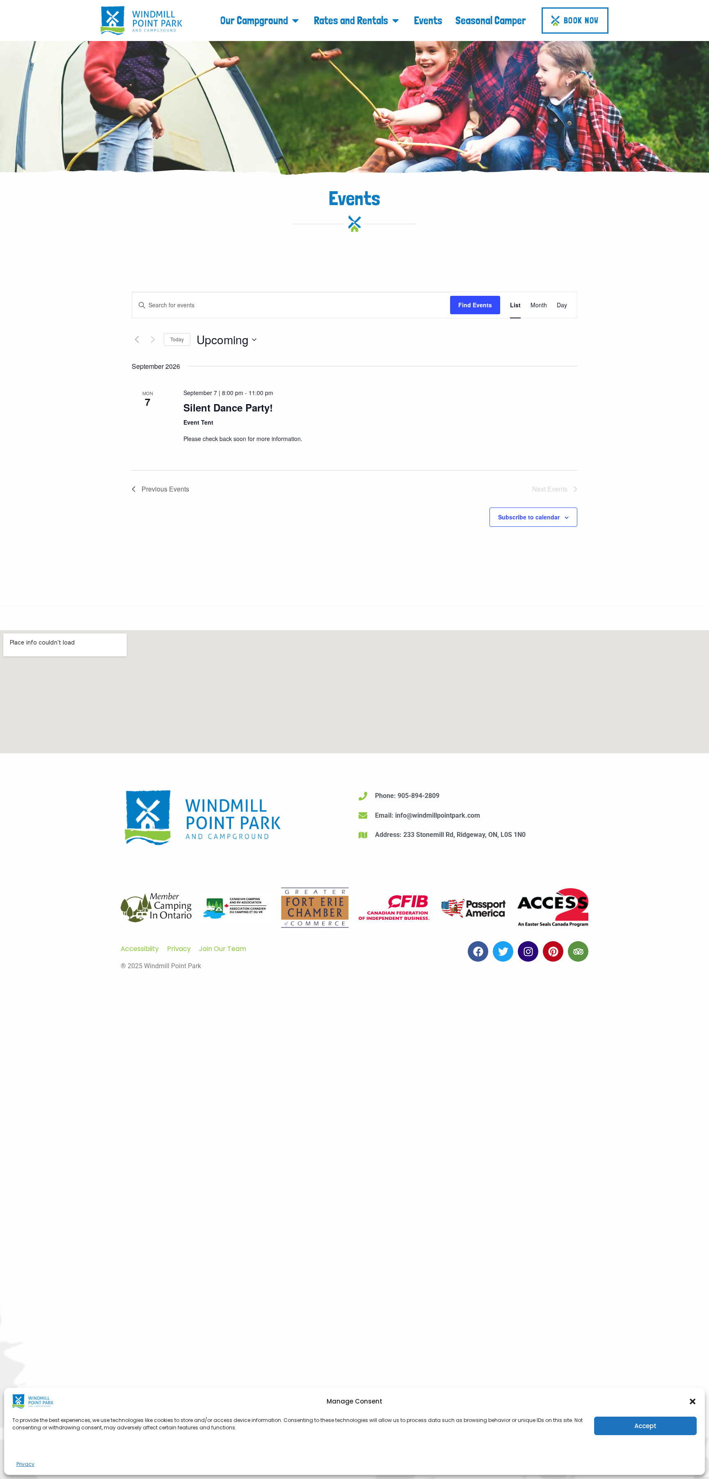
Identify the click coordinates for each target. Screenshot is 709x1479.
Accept (645, 1426)
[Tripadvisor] (578, 951)
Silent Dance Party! (228, 407)
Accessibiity (140, 948)
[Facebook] (478, 951)
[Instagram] (528, 951)
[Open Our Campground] (295, 20)
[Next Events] (153, 340)
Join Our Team (222, 948)
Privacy (25, 1464)
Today (177, 339)
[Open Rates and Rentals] (395, 20)
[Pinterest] (553, 951)
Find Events (475, 305)
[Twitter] (503, 951)
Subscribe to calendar (529, 517)
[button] (692, 1401)
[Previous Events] (137, 340)
